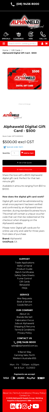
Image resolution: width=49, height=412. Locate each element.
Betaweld (24, 285)
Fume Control (24, 278)
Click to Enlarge (24, 104)
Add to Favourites (25, 169)
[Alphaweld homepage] (24, 21)
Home (5, 50)
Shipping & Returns (24, 326)
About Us (24, 314)
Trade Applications (24, 262)
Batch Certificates (24, 272)
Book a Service (24, 301)
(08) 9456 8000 (27, 4)
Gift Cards (15, 50)
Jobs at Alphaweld (24, 323)
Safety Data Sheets (24, 275)
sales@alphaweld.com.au (24, 345)
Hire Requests (24, 298)
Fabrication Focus (24, 320)
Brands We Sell (24, 317)
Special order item (15, 147)
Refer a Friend (24, 266)
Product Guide (24, 269)
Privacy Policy (24, 333)
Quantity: (6, 153)
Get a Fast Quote (25, 163)
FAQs (24, 288)
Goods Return (24, 305)
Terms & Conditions (24, 329)
